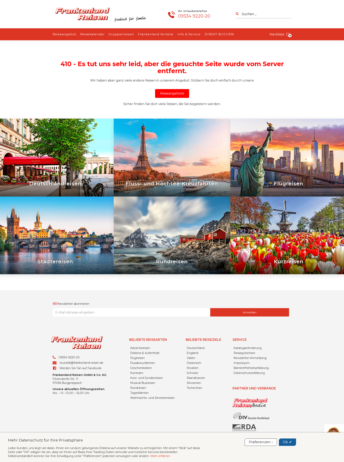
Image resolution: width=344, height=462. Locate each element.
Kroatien (192, 368)
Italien (191, 358)
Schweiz (192, 373)
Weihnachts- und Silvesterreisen (152, 398)
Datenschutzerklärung (249, 373)
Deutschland (195, 348)
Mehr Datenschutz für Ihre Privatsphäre (45, 440)
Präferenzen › (261, 442)
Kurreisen (136, 373)
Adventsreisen (140, 348)
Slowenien (194, 383)
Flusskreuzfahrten (142, 363)
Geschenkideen (141, 368)
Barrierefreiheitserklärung (251, 368)
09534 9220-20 (194, 16)
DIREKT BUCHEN (219, 34)
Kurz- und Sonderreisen (146, 378)
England (192, 353)
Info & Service (189, 34)
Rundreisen (138, 388)
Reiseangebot (64, 34)
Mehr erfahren (160, 456)
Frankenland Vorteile (155, 34)
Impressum (242, 363)
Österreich (194, 363)
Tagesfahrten (139, 393)
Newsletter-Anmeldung (250, 358)
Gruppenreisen (121, 34)
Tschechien (194, 388)
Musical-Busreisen (142, 383)
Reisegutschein (244, 353)
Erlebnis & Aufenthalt (144, 353)
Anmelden (249, 312)
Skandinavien (196, 378)
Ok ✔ (287, 442)
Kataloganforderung (248, 348)
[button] (172, 93)
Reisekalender (92, 34)
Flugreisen (137, 358)
